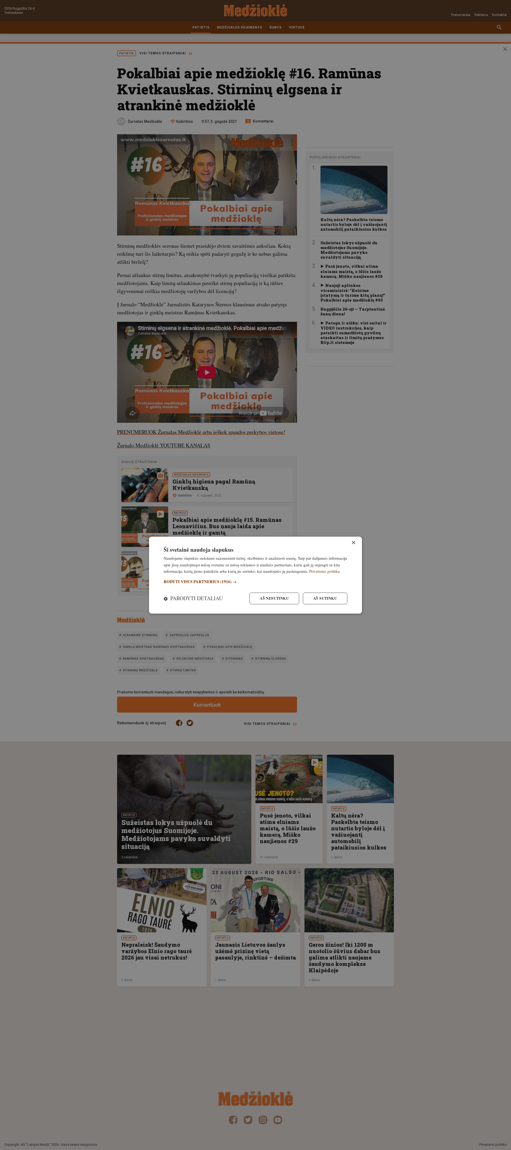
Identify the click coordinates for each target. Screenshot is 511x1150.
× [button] (353, 543)
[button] (255, 582)
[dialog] (255, 575)
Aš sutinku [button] (325, 598)
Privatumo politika (324, 571)
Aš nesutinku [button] (274, 598)
